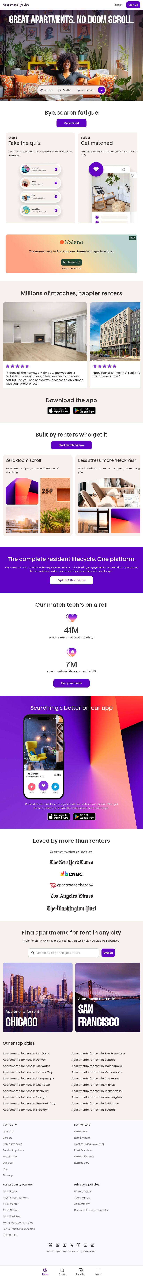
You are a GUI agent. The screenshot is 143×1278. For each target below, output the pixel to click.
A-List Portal (10, 1191)
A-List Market (10, 1203)
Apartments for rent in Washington (97, 1097)
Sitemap (8, 1175)
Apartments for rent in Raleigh (24, 1097)
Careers (7, 1137)
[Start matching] (101, 90)
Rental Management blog (18, 1222)
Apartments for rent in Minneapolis (97, 1072)
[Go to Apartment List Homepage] (16, 4)
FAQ (5, 1169)
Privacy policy (83, 1191)
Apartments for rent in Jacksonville (97, 1091)
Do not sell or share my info (91, 1210)
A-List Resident (12, 1216)
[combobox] (63, 952)
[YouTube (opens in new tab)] (78, 1245)
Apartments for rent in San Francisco (98, 1053)
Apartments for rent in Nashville (25, 1091)
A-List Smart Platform (15, 1197)
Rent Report (81, 1162)
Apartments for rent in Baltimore (95, 1103)
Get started (71, 123)
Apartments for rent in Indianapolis (97, 1066)
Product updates (13, 1150)
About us (8, 1131)
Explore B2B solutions (71, 580)
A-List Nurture (11, 1210)
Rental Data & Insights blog (19, 1228)
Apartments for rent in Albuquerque (28, 1078)
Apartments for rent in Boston (93, 1109)
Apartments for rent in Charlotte (26, 1084)
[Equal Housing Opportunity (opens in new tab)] (50, 1245)
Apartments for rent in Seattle (93, 1059)
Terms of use (82, 1197)
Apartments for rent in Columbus (95, 1078)
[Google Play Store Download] (84, 410)
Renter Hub (81, 1131)
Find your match (71, 683)
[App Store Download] (58, 410)
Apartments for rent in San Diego (26, 1053)
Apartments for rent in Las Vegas (26, 1066)
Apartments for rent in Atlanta (93, 1084)
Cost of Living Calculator (89, 1144)
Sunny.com (10, 1156)
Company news (12, 1144)
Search (108, 952)
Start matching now (71, 445)
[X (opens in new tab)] (71, 1245)
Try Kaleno (69, 262)
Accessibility (82, 1203)
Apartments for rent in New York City (29, 1103)
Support (8, 1162)
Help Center (10, 1235)
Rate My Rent (82, 1137)
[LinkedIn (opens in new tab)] (57, 1245)
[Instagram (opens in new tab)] (85, 1245)
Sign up (133, 4)
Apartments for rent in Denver (24, 1059)
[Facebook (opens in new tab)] (64, 1245)
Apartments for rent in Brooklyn (25, 1109)
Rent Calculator (83, 1150)
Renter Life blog (84, 1156)
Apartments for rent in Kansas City (27, 1072)
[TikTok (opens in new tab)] (92, 1245)
